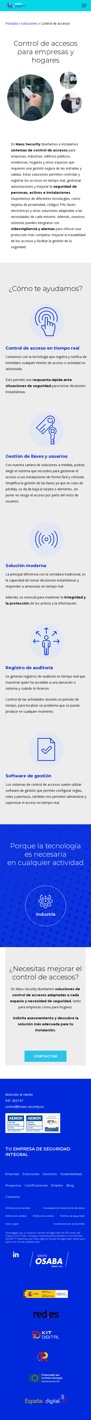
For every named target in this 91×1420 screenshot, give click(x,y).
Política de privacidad (17, 1208)
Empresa (12, 1174)
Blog (70, 1185)
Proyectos (13, 1185)
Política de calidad (15, 1215)
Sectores (50, 1174)
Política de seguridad (72, 1215)
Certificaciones (36, 1185)
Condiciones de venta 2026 (68, 1223)
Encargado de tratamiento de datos (63, 1208)
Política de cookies (43, 1215)
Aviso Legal (11, 1223)
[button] (45, 1056)
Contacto (12, 1197)
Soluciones (29, 23)
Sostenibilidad (71, 1174)
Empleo (57, 1185)
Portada (11, 23)
